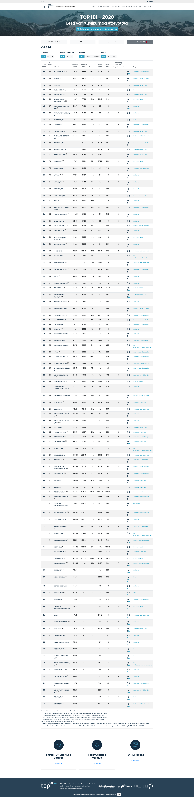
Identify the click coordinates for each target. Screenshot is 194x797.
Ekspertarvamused (131, 6)
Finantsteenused (138, 99)
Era (108, 56)
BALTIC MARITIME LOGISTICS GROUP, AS (60, 468)
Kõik (43, 56)
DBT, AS (56, 352)
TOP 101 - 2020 (53, 42)
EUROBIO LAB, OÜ (59, 95)
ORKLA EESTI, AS (59, 120)
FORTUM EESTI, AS (59, 196)
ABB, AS (56, 615)
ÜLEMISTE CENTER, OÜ (60, 302)
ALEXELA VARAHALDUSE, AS (61, 691)
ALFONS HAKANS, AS (60, 226)
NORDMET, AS (58, 460)
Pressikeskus (147, 6)
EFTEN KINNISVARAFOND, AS (61, 415)
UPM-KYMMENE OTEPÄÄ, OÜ (61, 137)
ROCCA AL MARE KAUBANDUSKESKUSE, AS (61, 387)
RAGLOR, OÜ (57, 629)
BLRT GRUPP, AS (59, 474)
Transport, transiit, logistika (141, 78)
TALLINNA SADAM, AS (60, 540)
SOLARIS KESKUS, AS (60, 670)
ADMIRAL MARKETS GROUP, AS (60, 238)
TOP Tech (114, 6)
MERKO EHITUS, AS (59, 577)
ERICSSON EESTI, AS (59, 455)
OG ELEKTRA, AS (59, 143)
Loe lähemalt (59, 763)
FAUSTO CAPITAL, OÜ (60, 676)
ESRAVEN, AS (58, 182)
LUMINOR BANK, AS (59, 492)
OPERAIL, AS (57, 78)
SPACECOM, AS (58, 593)
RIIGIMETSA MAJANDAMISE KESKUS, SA (61, 505)
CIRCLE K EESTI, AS (59, 437)
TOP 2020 (44, 66)
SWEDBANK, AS (58, 558)
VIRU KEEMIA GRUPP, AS (61, 497)
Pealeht (93, 6)
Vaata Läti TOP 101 (139, 42)
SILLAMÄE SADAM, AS (60, 308)
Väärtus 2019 (84, 66)
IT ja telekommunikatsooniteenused (142, 257)
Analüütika (106, 6)
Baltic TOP (121, 6)
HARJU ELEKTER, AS (59, 72)
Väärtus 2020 (75, 66)
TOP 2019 (50, 64)
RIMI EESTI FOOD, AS (60, 320)
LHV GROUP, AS (58, 288)
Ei (52, 56)
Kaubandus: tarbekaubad (140, 143)
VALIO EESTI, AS (58, 85)
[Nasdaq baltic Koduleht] (127, 786)
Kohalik (88, 56)
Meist (140, 6)
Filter (82, 42)
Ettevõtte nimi (59, 67)
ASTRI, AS (56, 175)
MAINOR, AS (57, 200)
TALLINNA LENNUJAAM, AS (62, 395)
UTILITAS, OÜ (57, 487)
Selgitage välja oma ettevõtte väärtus (98, 29)
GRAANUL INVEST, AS (60, 512)
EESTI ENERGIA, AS (59, 552)
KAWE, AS (57, 329)
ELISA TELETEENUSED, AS (61, 345)
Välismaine (96, 56)
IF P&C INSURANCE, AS (60, 382)
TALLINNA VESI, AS (59, 441)
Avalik (113, 56)
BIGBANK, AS (58, 161)
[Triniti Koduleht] (143, 786)
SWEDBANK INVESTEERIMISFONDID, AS (62, 607)
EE (41, 1)
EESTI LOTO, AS (58, 189)
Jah (48, 56)
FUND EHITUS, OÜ (59, 649)
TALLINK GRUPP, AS (59, 563)
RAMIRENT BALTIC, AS (60, 363)
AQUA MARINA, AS (59, 244)
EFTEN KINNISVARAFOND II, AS (61, 422)
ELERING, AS (57, 480)
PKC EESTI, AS (58, 251)
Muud (134, 593)
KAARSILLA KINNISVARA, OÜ (61, 657)
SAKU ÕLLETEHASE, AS (60, 131)
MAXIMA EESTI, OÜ (59, 341)
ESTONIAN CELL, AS (59, 324)
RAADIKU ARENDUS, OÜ (61, 283)
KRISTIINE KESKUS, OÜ (60, 586)
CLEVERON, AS (58, 599)
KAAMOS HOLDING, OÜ (61, 357)
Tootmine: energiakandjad (141, 497)
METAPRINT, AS (58, 168)
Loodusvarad (137, 503)
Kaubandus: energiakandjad (141, 262)
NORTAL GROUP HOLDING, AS (62, 664)
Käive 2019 (100, 66)
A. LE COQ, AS (58, 428)
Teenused (136, 189)
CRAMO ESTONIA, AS (60, 90)
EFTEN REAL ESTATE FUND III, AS (61, 107)
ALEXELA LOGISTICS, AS (61, 375)
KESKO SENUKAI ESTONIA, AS (61, 684)
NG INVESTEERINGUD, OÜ (61, 526)
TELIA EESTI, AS (58, 533)
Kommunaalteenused (139, 196)
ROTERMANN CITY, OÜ (60, 622)
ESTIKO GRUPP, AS (59, 230)
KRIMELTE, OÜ (58, 704)
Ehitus (134, 577)
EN (44, 1)
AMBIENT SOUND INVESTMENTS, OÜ (59, 100)
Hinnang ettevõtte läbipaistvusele (118, 65)
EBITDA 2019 (107, 66)
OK (119, 794)
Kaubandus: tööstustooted (141, 90)
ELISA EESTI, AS (58, 448)
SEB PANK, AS (58, 547)
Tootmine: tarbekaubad (140, 85)
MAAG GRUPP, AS (59, 154)
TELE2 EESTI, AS (58, 256)
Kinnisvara (136, 106)
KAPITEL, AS (57, 570)
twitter (150, 1)
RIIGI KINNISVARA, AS (60, 519)
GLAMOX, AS (58, 409)
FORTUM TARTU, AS (60, 432)
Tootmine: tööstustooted (141, 72)
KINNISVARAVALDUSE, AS (61, 642)
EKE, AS (56, 276)
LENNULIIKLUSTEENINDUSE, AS (62, 369)
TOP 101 (99, 6)
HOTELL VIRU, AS (59, 221)
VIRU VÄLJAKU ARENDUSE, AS (62, 114)
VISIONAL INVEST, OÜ (60, 269)
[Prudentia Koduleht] (109, 786)
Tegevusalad (111, 42)
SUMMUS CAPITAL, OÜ (60, 214)
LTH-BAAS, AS (58, 124)
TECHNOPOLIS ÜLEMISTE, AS (61, 335)
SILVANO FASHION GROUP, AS (59, 296)
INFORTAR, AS (58, 402)
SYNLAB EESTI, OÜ (59, 636)
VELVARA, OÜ (58, 697)
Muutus (92, 67)
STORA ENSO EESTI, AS (60, 315)
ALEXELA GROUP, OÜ (60, 262)
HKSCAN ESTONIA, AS (60, 150)
